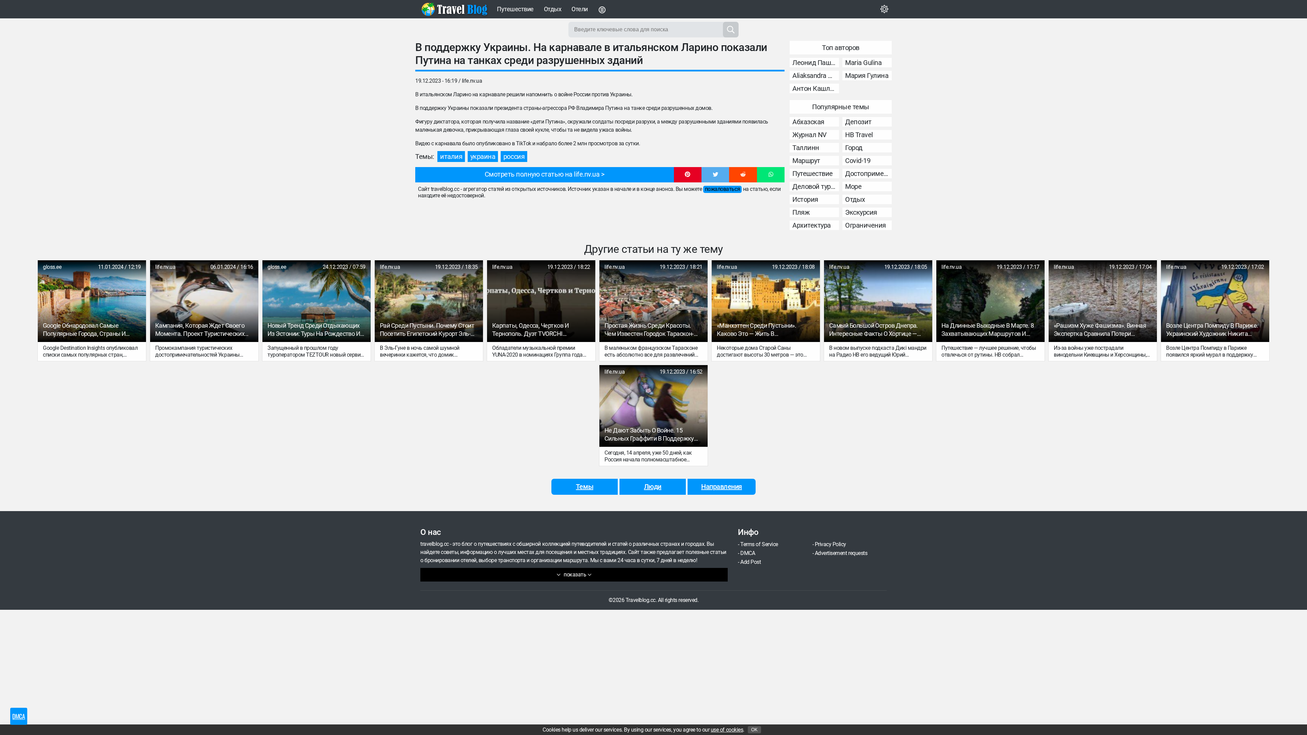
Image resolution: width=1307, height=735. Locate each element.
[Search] (731, 29)
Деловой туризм (815, 186)
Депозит (858, 122)
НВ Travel (859, 135)
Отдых (553, 9)
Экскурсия (861, 212)
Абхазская (808, 122)
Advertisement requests (841, 553)
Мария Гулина (866, 75)
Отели (579, 9)
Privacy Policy (830, 544)
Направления (721, 487)
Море (853, 186)
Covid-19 (857, 161)
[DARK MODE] (884, 9)
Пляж (800, 212)
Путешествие (515, 9)
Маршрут (806, 161)
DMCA (747, 553)
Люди (652, 487)
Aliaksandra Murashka (815, 75)
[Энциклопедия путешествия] (454, 9)
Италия (451, 156)
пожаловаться (722, 189)
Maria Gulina (863, 63)
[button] (687, 175)
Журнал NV (809, 135)
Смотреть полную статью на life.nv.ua (542, 174)
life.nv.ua (472, 81)
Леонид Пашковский (815, 63)
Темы (584, 487)
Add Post (750, 562)
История (805, 199)
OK (754, 729)
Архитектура (811, 225)
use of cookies (727, 729)
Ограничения (865, 225)
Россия (514, 156)
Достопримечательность (868, 173)
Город (853, 148)
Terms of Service (759, 544)
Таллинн (805, 148)
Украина (483, 156)
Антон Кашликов (815, 88)
